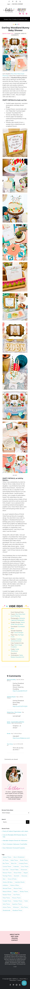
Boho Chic (14, 863)
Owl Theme (16, 895)
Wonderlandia (6, 910)
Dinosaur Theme (7, 873)
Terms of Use (13, 980)
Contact (19, 980)
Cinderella (16, 866)
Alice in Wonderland (18, 857)
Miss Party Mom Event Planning (18, 615)
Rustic (26, 901)
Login (8, 4)
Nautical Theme (7, 895)
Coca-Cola (5, 869)
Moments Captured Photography (18, 619)
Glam (4, 879)
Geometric (16, 876)
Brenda (8, 733)
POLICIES (15, 938)
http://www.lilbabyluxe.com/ (21, 738)
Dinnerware (24, 869)
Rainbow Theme (18, 901)
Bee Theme (6, 863)
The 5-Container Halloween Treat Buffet (15, 844)
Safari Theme (6, 904)
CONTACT (14, 940)
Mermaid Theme (7, 888)
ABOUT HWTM (14, 934)
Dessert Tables (14, 869)
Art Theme (5, 860)
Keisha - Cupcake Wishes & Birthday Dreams (15, 722)
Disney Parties (18, 873)
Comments (15, 35)
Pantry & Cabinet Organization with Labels (15, 831)
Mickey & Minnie (7, 891)
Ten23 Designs (18, 633)
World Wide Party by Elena (17, 623)
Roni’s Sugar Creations (16, 646)
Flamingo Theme (7, 876)
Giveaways (24, 876)
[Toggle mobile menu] (27, 14)
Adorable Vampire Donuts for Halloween (15, 840)
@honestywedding (11, 679)
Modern (16, 891)
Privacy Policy (23, 979)
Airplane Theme (7, 857)
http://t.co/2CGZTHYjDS (20, 706)
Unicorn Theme (7, 907)
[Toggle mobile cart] (20, 14)
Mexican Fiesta (18, 888)
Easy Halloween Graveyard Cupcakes (14, 848)
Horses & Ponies (12, 879)
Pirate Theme (6, 898)
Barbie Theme (24, 860)
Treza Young (10, 744)
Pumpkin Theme (7, 901)
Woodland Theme (17, 910)
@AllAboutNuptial (11, 696)
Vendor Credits (20, 33)
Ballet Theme (14, 860)
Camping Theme (23, 863)
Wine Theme (24, 907)
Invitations (5, 885)
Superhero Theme (17, 904)
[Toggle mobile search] (23, 14)
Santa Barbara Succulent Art (17, 656)
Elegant (26, 873)
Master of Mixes (14, 885)
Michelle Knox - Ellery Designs (14, 712)
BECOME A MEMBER (17, 4)
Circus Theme (24, 866)
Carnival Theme (7, 866)
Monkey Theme (24, 891)
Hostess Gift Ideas (8, 882)
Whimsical (16, 907)
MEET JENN (14, 936)
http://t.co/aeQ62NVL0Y (20, 691)
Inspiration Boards (19, 882)
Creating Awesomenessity (16, 640)
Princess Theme (16, 898)
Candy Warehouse (15, 650)
